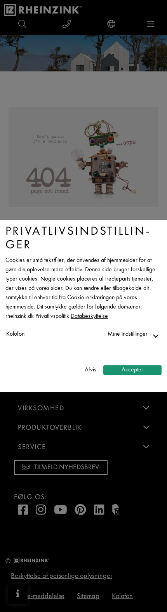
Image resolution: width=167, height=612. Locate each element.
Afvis (90, 370)
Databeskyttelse (89, 316)
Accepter (132, 370)
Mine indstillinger (128, 334)
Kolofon (15, 334)
